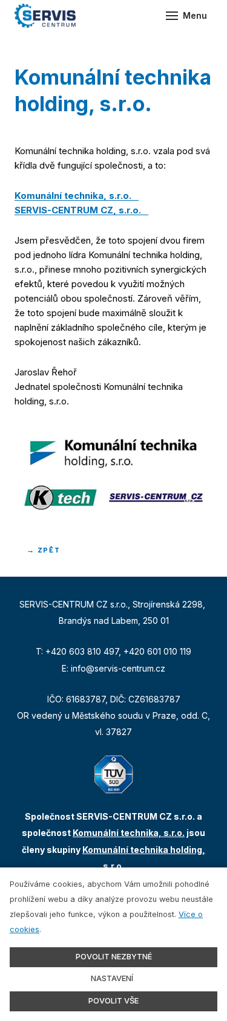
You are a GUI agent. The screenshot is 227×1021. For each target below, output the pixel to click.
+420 (57, 651)
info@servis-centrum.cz (118, 668)
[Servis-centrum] (45, 16)
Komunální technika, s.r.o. (73, 195)
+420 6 (138, 651)
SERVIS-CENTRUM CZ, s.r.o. (78, 210)
